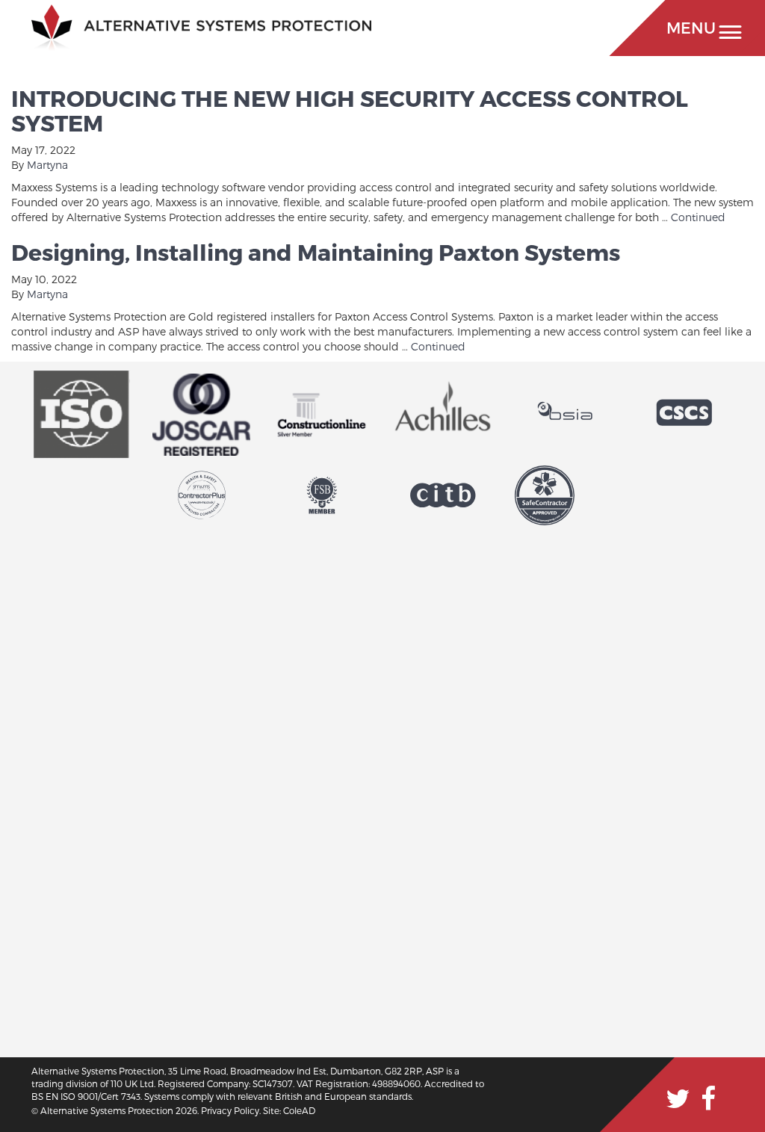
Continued (698, 217)
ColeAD (299, 1110)
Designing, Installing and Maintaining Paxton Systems (315, 251)
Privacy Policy (230, 1110)
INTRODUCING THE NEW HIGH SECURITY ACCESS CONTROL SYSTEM (349, 110)
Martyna (47, 164)
